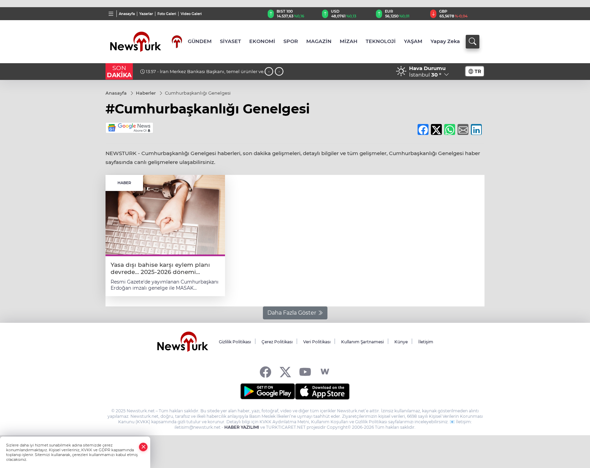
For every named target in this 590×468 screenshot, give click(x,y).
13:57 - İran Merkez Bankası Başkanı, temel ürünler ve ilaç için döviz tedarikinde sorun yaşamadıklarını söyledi (202, 74)
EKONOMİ (262, 41)
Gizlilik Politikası (235, 341)
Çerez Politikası (277, 341)
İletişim (425, 341)
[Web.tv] (325, 372)
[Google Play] (267, 391)
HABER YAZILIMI (241, 427)
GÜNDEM (200, 41)
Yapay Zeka (445, 41)
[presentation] (269, 71)
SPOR (290, 41)
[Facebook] (265, 372)
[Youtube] (305, 372)
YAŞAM (413, 41)
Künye (401, 341)
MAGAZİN (319, 41)
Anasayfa (127, 14)
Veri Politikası (317, 341)
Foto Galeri (166, 14)
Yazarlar (146, 14)
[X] (285, 372)
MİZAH (348, 41)
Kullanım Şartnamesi (362, 341)
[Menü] (111, 13)
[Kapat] (143, 447)
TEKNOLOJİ (381, 41)
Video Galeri (191, 14)
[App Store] (322, 391)
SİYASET (230, 41)
